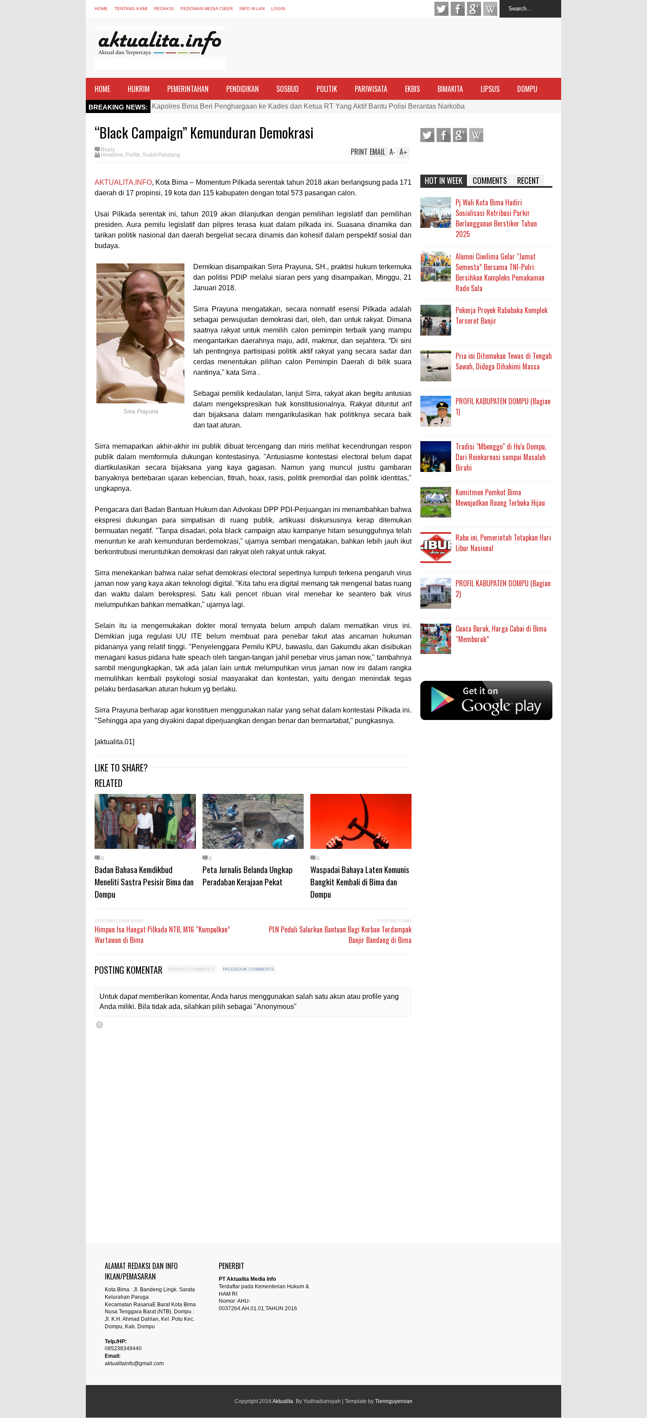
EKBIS (412, 89)
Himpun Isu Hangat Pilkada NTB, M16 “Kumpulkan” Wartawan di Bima (162, 934)
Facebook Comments (248, 969)
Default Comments (192, 969)
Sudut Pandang (161, 155)
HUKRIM (139, 89)
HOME (102, 89)
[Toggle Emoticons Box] (99, 1024)
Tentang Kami (130, 8)
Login (278, 8)
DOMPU (527, 89)
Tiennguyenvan (393, 1401)
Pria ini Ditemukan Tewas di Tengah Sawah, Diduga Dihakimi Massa (504, 361)
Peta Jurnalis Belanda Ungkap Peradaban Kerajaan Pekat (247, 875)
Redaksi (164, 8)
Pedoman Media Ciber (206, 8)
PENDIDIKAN (242, 89)
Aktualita (282, 1401)
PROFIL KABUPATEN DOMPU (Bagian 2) (503, 588)
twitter (441, 9)
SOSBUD (287, 89)
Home (101, 8)
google (474, 9)
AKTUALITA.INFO (123, 182)
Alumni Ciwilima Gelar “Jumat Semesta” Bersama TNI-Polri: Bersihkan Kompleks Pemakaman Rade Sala (500, 272)
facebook (458, 9)
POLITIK (326, 89)
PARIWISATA (371, 89)
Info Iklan (252, 8)
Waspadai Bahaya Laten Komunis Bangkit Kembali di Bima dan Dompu (359, 881)
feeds (490, 9)
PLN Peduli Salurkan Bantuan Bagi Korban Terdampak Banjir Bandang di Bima (340, 934)
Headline (112, 155)
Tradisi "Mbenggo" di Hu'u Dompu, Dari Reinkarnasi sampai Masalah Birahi (501, 457)
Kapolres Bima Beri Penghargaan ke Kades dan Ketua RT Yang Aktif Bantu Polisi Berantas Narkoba (308, 106)
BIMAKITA (450, 89)
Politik (132, 155)
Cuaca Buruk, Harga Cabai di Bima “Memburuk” (501, 633)
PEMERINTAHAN (188, 89)
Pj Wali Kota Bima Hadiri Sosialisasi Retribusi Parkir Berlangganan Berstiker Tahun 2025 (496, 218)
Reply (108, 149)
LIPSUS (490, 89)
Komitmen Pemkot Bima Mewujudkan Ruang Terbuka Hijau (500, 497)
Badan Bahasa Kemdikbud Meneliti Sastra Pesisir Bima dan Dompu (144, 881)
